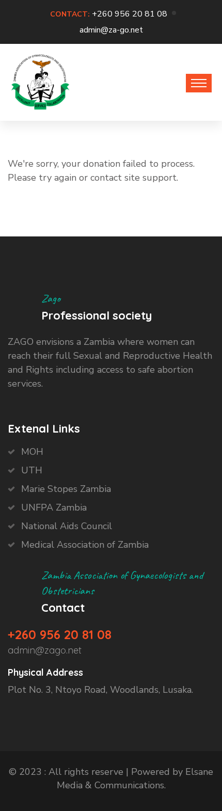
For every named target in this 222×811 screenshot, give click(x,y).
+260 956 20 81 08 (129, 14)
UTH (31, 470)
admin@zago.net (45, 650)
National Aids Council (66, 526)
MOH (32, 452)
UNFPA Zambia (54, 507)
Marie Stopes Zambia (66, 489)
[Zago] (40, 80)
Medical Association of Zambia (85, 544)
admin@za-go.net (111, 30)
